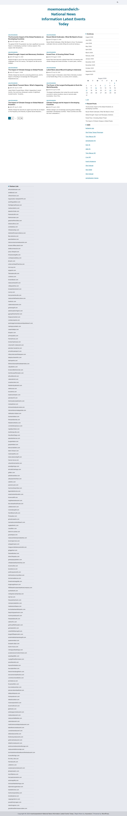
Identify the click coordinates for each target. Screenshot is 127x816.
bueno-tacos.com (13, 646)
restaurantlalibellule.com (15, 718)
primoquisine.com (13, 335)
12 (96, 88)
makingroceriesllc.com (14, 326)
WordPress (105, 814)
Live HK (88, 157)
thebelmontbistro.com (14, 422)
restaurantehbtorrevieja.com (16, 749)
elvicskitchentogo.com (14, 469)
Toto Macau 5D (91, 136)
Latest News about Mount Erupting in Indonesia (63, 70)
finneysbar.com (12, 516)
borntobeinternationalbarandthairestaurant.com (21, 752)
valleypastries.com (13, 286)
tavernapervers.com (14, 541)
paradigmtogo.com (13, 466)
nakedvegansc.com (13, 805)
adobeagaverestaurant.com (16, 712)
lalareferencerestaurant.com (16, 727)
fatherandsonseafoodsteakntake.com (18, 363)
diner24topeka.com (13, 556)
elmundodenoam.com (14, 189)
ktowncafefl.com (13, 497)
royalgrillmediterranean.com (16, 659)
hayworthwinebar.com (14, 665)
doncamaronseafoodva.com (16, 674)
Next (21, 118)
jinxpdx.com (11, 261)
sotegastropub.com (13, 544)
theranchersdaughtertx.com (16, 671)
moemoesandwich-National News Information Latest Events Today (63, 16)
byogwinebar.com (13, 441)
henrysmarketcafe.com (14, 295)
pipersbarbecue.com (14, 438)
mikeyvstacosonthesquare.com (17, 354)
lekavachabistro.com (14, 447)
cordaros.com (12, 276)
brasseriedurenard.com (14, 289)
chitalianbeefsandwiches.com (16, 562)
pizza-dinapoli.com (13, 251)
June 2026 (89, 43)
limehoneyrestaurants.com (15, 737)
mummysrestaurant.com (15, 615)
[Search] (117, 2)
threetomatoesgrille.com (15, 581)
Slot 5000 (89, 170)
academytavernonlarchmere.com (17, 653)
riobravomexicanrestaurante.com (17, 242)
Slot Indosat (89, 165)
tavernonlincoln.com (14, 705)
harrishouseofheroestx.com (15, 373)
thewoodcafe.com (13, 214)
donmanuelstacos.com (14, 578)
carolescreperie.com (14, 320)
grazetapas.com (12, 534)
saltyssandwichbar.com (14, 478)
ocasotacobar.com (13, 382)
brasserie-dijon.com (13, 643)
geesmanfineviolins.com (15, 220)
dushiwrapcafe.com (13, 432)
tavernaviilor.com (13, 565)
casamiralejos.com (13, 329)
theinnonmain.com (13, 217)
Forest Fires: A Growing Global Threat (60, 54)
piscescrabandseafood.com (16, 690)
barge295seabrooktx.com (15, 634)
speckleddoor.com (13, 239)
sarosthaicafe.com (13, 662)
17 (86, 90)
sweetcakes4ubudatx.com (15, 494)
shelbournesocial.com (14, 248)
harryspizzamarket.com (15, 777)
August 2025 (89, 74)
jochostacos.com (13, 681)
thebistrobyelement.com (15, 385)
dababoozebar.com (13, 699)
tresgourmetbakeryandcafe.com (17, 547)
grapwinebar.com (13, 444)
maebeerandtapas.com (14, 606)
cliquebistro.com (13, 366)
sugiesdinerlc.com (13, 525)
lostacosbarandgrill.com (15, 457)
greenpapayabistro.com (15, 559)
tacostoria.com (12, 391)
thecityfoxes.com (13, 338)
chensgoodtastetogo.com (15, 649)
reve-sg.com (11, 267)
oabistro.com (12, 482)
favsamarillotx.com (13, 684)
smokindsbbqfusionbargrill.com (17, 637)
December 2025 (90, 62)
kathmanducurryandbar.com (16, 575)
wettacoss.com (12, 388)
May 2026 (89, 46)
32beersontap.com (13, 230)
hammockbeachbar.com (15, 488)
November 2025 (90, 65)
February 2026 (90, 55)
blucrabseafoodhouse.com (15, 503)
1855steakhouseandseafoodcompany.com (20, 587)
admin (11, 41)
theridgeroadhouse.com (15, 205)
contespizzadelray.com (14, 258)
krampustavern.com (14, 696)
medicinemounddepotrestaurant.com (18, 724)
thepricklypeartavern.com (15, 612)
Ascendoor (88, 814)
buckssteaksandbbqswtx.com (16, 609)
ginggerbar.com (12, 550)
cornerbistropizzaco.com (15, 426)
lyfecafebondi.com (13, 376)
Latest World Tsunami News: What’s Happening (25, 85)
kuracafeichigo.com (13, 755)
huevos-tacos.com (13, 460)
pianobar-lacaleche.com (15, 348)
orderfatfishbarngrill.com (15, 631)
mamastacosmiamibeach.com (16, 522)
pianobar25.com (12, 398)
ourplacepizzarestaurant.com (16, 768)
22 (110, 90)
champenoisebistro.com (15, 603)
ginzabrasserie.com (13, 519)
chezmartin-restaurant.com (16, 345)
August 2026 (89, 37)
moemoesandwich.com (14, 702)
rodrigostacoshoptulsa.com (16, 593)
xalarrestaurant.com (14, 721)
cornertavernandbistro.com (16, 677)
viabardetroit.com (13, 379)
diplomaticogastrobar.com (15, 786)
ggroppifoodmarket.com (15, 314)
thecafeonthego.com (14, 435)
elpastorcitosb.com (13, 211)
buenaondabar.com (13, 416)
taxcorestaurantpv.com (14, 687)
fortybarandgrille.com (14, 254)
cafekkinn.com (12, 765)
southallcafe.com (13, 590)
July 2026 (88, 40)
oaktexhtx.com (12, 621)
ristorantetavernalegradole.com (17, 410)
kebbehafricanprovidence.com (17, 233)
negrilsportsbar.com (13, 429)
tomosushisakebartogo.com (16, 783)
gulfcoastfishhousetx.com (15, 625)
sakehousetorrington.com (15, 310)
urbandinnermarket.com (15, 463)
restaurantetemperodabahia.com (17, 537)
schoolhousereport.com (14, 351)
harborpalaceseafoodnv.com (16, 401)
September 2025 (90, 71)
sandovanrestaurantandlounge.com (18, 746)
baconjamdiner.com (13, 668)
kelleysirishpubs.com (14, 693)
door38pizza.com (13, 774)
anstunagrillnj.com (13, 780)
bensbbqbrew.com (13, 796)
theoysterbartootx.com (14, 600)
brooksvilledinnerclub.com (15, 370)
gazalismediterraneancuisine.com (17, 808)
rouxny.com (11, 292)
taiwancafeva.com (13, 223)
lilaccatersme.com (13, 236)
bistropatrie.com (12, 360)
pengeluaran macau (92, 178)
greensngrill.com (13, 307)
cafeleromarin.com (13, 506)
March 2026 (89, 52)
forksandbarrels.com (14, 419)
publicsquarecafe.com (14, 572)
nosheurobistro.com (13, 208)
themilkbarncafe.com (14, 513)
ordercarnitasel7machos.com (16, 264)
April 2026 (89, 49)
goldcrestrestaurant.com (15, 740)
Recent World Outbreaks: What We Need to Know (64, 37)
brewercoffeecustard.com (15, 245)
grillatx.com (11, 472)
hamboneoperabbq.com (15, 793)
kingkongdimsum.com (14, 584)
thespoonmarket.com (14, 317)
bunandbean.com (13, 279)
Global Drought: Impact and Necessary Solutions (26, 54)
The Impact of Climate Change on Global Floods (25, 70)
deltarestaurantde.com (14, 733)
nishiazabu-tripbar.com (14, 413)
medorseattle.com (13, 454)
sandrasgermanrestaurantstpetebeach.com (20, 323)
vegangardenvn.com (14, 799)
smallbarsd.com (12, 192)
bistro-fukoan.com (13, 450)
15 (18, 118)
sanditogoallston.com (14, 202)
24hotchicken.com (13, 195)
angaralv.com (12, 270)
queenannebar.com (13, 640)
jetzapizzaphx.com (13, 771)
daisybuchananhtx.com (14, 357)
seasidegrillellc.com (13, 656)
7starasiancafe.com (13, 273)
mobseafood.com (13, 404)
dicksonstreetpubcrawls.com (16, 407)
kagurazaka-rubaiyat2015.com (17, 198)
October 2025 (90, 68)
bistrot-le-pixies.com (14, 531)
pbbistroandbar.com (14, 475)
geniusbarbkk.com (13, 628)
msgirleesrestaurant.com (15, 500)
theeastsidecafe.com (14, 618)
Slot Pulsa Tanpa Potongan (94, 132)
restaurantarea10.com (14, 282)
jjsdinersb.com (12, 709)
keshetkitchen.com (13, 789)
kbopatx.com (12, 332)
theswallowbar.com (13, 553)
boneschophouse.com (14, 342)
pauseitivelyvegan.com (14, 802)
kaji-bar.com (11, 597)
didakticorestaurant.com (15, 743)
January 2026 (90, 59)
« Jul (87, 99)
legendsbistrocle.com (14, 491)
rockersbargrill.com (13, 510)
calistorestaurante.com (14, 304)
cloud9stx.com (12, 528)
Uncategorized (13, 35)
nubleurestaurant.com (14, 715)
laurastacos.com (12, 569)
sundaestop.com (13, 226)
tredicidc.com (12, 301)
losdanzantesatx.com (14, 394)
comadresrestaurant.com (15, 730)
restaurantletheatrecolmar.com (16, 298)
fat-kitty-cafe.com (13, 758)
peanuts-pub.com (13, 485)
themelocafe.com (13, 761)
